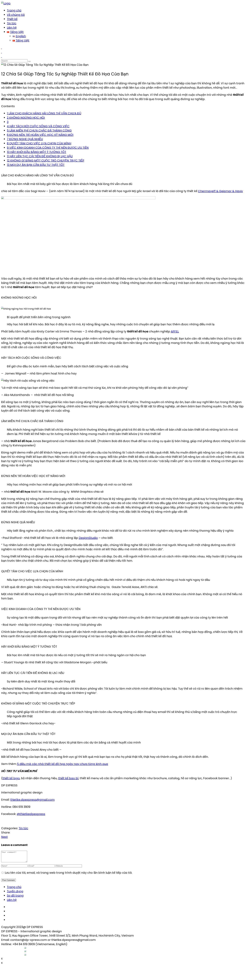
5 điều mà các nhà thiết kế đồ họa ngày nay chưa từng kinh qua (62, 764)
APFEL (175, 331)
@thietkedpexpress (31, 814)
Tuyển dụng (15, 891)
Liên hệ (12, 28)
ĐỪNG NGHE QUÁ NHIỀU (25, 139)
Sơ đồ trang (15, 896)
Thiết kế (12, 19)
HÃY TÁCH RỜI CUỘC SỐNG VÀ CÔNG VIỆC (38, 126)
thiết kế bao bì (68, 778)
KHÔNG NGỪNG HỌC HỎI (26, 118)
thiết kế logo (11, 778)
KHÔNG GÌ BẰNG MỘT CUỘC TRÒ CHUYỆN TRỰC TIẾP (45, 160)
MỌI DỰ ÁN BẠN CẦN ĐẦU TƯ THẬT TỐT (35, 165)
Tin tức (11, 23)
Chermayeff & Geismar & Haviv (220, 191)
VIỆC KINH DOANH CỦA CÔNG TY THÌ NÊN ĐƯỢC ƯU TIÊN (48, 148)
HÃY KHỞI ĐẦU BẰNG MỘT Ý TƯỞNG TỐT (36, 152)
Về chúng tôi (16, 15)
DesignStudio (88, 538)
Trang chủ (14, 10)
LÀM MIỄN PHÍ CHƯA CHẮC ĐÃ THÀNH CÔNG (39, 130)
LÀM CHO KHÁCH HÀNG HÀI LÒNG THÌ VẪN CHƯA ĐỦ (44, 113)
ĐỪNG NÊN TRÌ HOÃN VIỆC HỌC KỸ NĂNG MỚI (40, 135)
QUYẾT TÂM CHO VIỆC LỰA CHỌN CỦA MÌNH (39, 143)
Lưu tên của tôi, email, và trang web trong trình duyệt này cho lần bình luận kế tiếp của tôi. (68, 873)
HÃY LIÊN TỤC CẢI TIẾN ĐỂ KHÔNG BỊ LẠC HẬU (40, 156)
